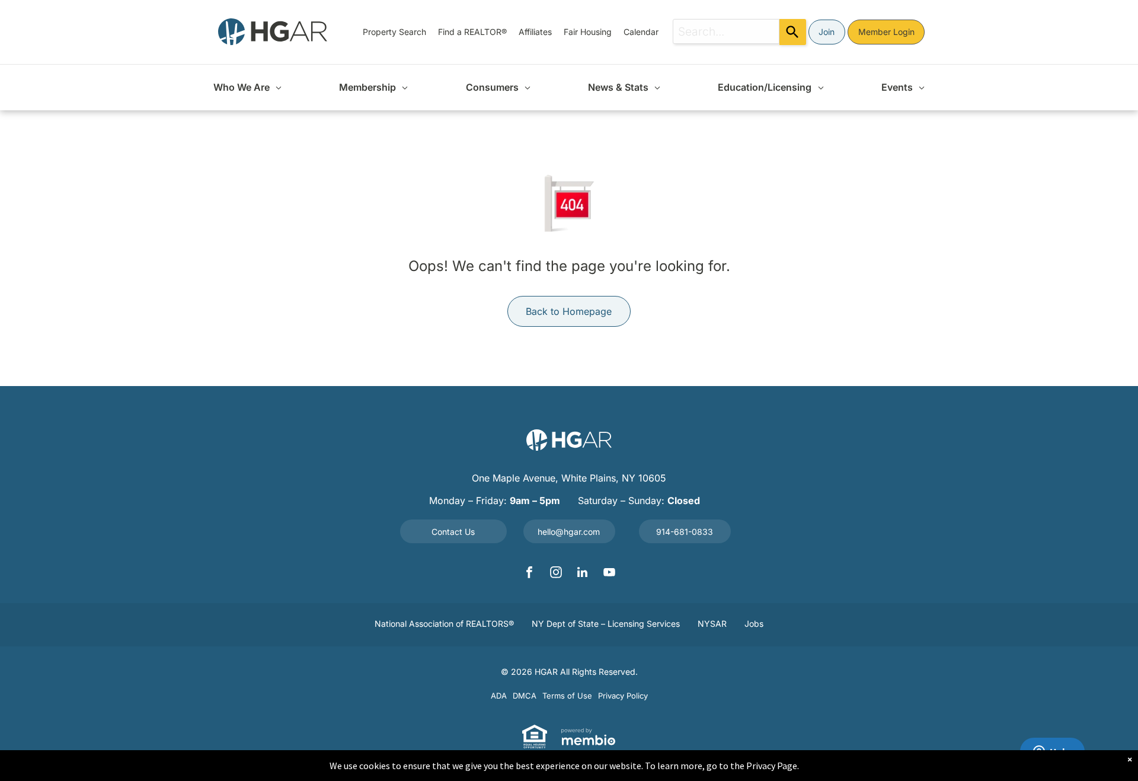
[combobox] (726, 31)
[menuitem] (394, 32)
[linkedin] (583, 573)
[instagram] (556, 573)
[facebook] (529, 573)
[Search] (792, 32)
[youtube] (609, 573)
